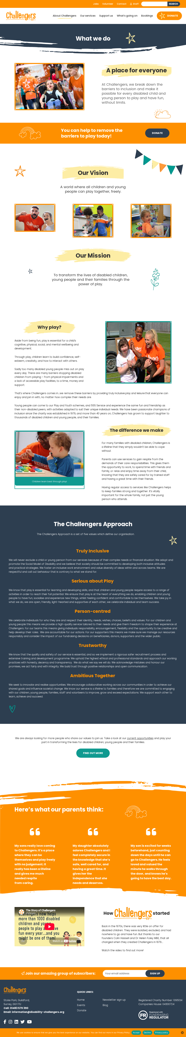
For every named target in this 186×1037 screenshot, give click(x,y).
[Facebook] (5, 1022)
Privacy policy (161, 1032)
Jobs (96, 3)
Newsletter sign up (114, 1000)
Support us (106, 15)
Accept (136, 1032)
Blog (105, 1005)
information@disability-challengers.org (38, 1012)
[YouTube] (29, 1022)
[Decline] (182, 1032)
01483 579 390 (19, 1008)
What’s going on (127, 15)
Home (81, 1000)
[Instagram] (11, 1022)
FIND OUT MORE (93, 753)
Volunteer (107, 3)
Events (81, 1005)
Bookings (147, 15)
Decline (147, 1032)
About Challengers (64, 15)
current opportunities (140, 738)
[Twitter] (23, 1022)
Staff (135, 3)
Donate (172, 15)
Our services (87, 15)
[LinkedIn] (17, 1022)
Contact (121, 3)
